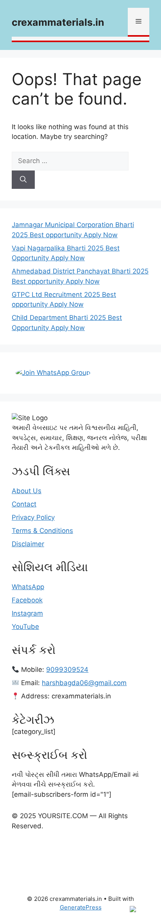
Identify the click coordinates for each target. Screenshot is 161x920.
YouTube (25, 627)
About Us (26, 491)
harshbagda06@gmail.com (84, 683)
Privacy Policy (33, 517)
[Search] (23, 180)
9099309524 (67, 669)
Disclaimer (28, 544)
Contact (24, 504)
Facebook (27, 600)
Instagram (27, 613)
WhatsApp (28, 587)
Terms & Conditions (42, 531)
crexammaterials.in (58, 22)
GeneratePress (81, 907)
